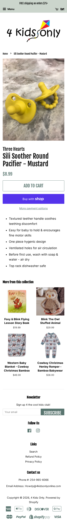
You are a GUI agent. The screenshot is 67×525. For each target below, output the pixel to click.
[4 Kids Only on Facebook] (29, 431)
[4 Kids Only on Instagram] (38, 431)
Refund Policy (33, 456)
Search (33, 451)
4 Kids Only (37, 497)
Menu (10, 9)
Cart (62, 9)
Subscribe (52, 412)
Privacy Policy (33, 461)
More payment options (33, 208)
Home (5, 53)
